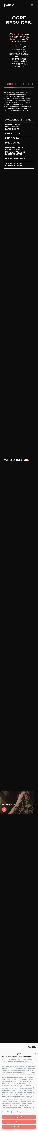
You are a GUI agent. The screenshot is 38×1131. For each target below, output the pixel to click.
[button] (35, 1053)
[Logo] (9, 5)
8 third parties (13, 1059)
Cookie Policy (16, 1112)
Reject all (19, 1122)
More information (19, 1127)
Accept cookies (19, 1117)
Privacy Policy (6, 1112)
